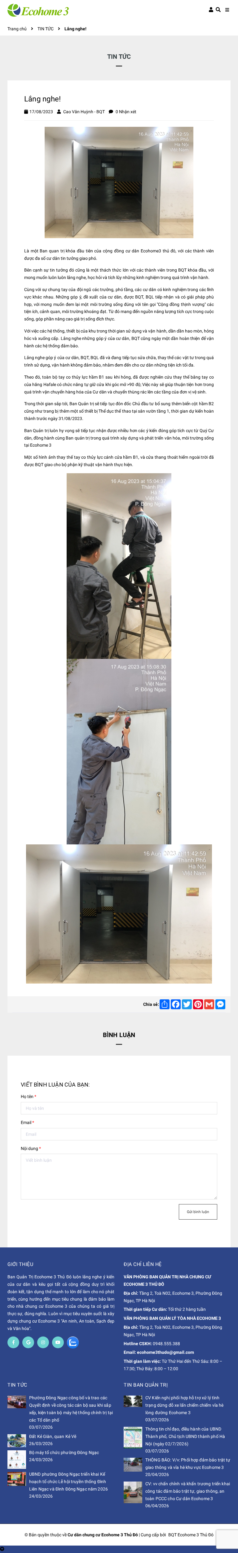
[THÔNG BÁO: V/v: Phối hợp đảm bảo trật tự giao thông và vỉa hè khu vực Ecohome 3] (133, 1465)
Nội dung (31, 1148)
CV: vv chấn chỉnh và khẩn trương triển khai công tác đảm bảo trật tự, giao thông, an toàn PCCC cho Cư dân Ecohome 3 (187, 1491)
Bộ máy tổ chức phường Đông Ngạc (64, 1452)
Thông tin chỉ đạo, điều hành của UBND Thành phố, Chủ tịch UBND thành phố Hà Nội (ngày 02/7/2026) (185, 1436)
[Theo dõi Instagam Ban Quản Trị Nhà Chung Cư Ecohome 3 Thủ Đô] (43, 1342)
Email (27, 1122)
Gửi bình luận (198, 1212)
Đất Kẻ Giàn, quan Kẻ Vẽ (52, 1436)
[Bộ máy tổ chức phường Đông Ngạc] (16, 1459)
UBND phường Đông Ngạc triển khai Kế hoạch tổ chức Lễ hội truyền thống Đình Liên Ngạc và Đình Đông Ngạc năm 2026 (68, 1481)
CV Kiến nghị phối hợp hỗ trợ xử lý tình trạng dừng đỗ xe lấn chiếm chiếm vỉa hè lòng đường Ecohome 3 (184, 1405)
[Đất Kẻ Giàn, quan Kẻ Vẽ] (16, 1440)
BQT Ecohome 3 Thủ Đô (191, 1534)
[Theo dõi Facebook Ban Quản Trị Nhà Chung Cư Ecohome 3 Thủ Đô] (13, 1342)
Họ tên (28, 1096)
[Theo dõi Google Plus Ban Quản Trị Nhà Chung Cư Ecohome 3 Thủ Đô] (28, 1342)
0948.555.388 (166, 1343)
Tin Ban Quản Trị (146, 1385)
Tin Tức (17, 1385)
